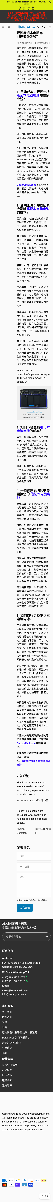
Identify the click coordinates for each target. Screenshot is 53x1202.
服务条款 (7, 1080)
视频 (4, 1053)
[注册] (47, 936)
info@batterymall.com (14, 994)
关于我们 (7, 1012)
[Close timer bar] (50, 2)
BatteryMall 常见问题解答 (16, 1037)
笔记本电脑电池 (37, 209)
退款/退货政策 (10, 1065)
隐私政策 (7, 1075)
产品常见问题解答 (12, 1042)
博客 (4, 1027)
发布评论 (25, 907)
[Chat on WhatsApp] (27, 977)
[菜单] (3, 27)
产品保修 (7, 1070)
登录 (4, 1022)
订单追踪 (7, 1048)
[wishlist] (44, 27)
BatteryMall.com (40, 1113)
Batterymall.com (26, 184)
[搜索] (9, 27)
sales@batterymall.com (15, 990)
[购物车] (50, 27)
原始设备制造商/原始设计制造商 (19, 1032)
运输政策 (7, 1085)
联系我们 (7, 1017)
